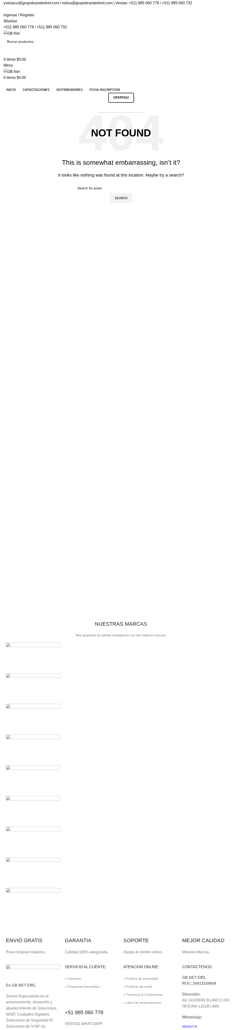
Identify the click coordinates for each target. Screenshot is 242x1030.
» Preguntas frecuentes (82, 986)
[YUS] (33, 688)
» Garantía (73, 978)
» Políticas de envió (137, 986)
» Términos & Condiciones (143, 994)
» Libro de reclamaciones (142, 1003)
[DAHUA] (33, 903)
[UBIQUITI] (33, 719)
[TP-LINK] (33, 749)
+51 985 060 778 (84, 1012)
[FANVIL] (33, 842)
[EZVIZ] (33, 872)
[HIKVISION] (33, 811)
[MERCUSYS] (33, 780)
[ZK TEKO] (33, 657)
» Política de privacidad (140, 978)
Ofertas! (121, 97)
